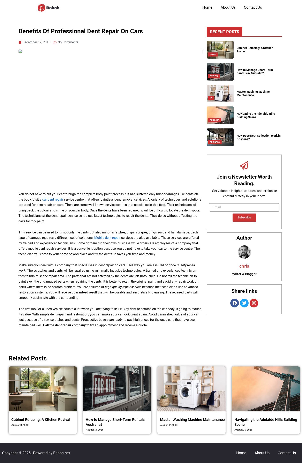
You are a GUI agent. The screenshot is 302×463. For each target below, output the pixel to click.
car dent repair (52, 199)
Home (207, 7)
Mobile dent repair (107, 238)
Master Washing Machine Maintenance (253, 93)
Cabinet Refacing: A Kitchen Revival (40, 419)
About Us (228, 7)
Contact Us (253, 7)
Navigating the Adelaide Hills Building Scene (256, 115)
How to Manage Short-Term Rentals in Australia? (255, 71)
